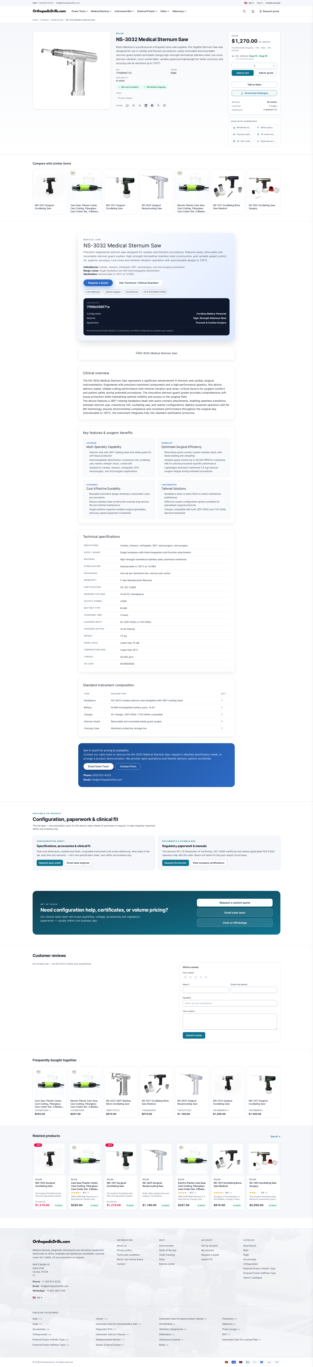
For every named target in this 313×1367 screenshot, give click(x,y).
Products (45, 20)
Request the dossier (175, 862)
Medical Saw (57, 20)
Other (163, 11)
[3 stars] (195, 977)
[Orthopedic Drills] (49, 11)
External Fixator (146, 11)
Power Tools (78, 11)
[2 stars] (190, 977)
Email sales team (234, 912)
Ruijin (120, 33)
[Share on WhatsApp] (127, 105)
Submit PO (207, 1259)
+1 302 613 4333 (43, 3)
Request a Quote (98, 282)
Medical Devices (100, 11)
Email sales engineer (78, 862)
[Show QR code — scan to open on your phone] (164, 105)
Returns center (167, 1263)
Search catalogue (252, 1277)
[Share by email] (133, 105)
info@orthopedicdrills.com (68, 3)
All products (249, 1245)
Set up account (209, 1245)
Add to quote (266, 72)
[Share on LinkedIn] (146, 105)
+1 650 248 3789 (55, 1290)
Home (35, 20)
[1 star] (185, 977)
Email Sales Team (98, 766)
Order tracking (167, 1254)
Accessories (249, 1259)
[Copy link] (158, 105)
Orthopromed (250, 1263)
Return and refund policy (130, 1259)
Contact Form (128, 766)
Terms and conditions (128, 1254)
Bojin (245, 1250)
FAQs (162, 1259)
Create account (273, 3)
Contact (121, 1263)
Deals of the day (168, 1250)
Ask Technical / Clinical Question (138, 282)
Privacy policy (124, 1250)
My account (207, 1250)
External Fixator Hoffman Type (259, 1273)
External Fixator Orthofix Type (259, 1268)
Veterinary (178, 11)
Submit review (194, 1035)
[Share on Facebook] (152, 105)
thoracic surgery (125, 98)
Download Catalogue (256, 93)
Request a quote (210, 1254)
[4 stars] (200, 977)
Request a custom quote (235, 902)
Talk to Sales (254, 84)
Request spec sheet (50, 862)
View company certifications (208, 862)
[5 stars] (206, 977)
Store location (166, 1245)
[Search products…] (244, 11)
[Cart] (253, 11)
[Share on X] (139, 105)
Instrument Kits (123, 11)
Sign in (260, 3)
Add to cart (243, 72)
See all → (275, 1136)
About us (121, 1245)
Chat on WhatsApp (235, 922)
